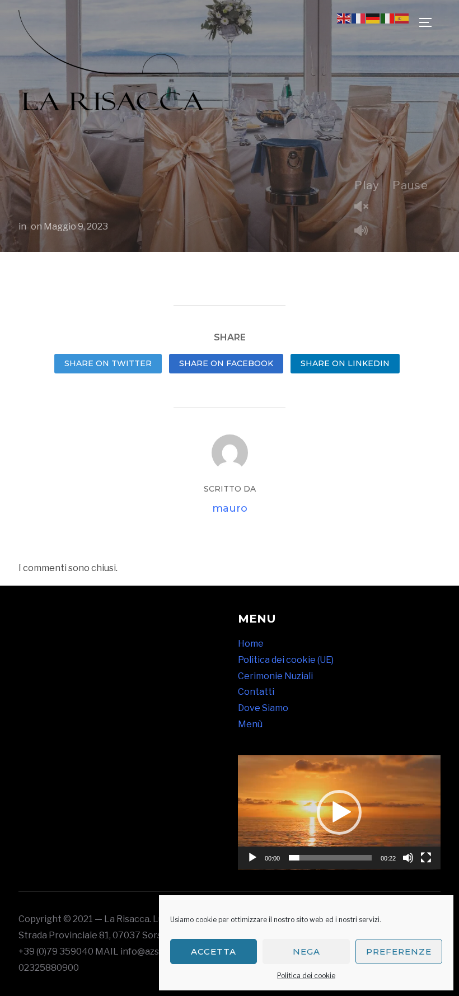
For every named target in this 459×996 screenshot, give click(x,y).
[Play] (252, 857)
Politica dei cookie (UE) (286, 659)
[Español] (402, 17)
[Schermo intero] (426, 857)
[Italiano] (388, 17)
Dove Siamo (263, 708)
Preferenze (399, 951)
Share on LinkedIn (345, 363)
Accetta (213, 951)
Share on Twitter (108, 363)
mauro (229, 508)
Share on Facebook (226, 363)
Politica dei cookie (306, 975)
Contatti (256, 691)
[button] (339, 812)
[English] (344, 17)
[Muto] (408, 857)
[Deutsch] (373, 17)
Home (251, 643)
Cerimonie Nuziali (275, 676)
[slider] (330, 858)
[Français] (359, 17)
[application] (339, 812)
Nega (306, 951)
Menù (250, 724)
